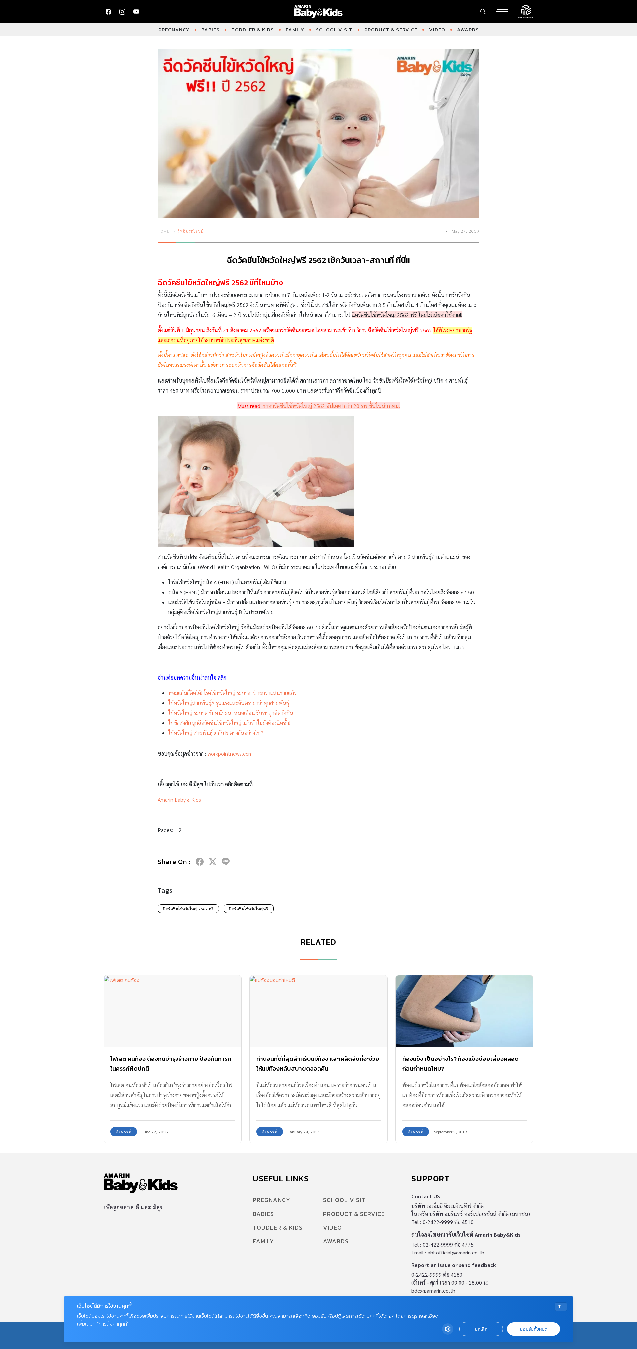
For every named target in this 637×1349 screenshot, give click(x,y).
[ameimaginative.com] (525, 11)
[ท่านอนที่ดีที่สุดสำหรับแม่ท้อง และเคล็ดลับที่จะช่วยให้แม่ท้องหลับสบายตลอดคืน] (318, 1011)
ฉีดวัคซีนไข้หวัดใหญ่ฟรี (248, 908)
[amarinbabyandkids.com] (318, 11)
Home (164, 231)
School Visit (334, 29)
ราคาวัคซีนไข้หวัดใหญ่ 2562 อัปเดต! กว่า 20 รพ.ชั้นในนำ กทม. (331, 405)
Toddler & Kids (252, 29)
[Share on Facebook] (200, 862)
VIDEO (437, 29)
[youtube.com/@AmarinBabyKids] (136, 12)
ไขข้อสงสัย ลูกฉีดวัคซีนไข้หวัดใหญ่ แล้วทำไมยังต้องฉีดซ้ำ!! (230, 722)
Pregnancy (174, 29)
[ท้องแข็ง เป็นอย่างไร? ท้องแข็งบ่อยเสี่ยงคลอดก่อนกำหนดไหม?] (464, 1011)
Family (295, 29)
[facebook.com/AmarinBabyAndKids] (108, 12)
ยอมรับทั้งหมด (533, 1329)
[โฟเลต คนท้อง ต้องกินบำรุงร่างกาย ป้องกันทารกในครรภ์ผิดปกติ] (172, 1011)
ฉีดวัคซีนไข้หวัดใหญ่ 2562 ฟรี (188, 908)
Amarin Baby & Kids (179, 799)
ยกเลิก (481, 1329)
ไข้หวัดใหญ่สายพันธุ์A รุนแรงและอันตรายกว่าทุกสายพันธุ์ (228, 702)
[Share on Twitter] (213, 862)
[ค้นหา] (483, 12)
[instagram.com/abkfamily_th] (122, 12)
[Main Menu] (502, 12)
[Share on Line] (226, 862)
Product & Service (390, 29)
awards (468, 29)
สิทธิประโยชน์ (190, 231)
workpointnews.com (230, 753)
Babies (210, 29)
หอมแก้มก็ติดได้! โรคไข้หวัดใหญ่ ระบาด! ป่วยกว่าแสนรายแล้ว (232, 692)
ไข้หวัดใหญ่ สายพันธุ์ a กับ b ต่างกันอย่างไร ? (215, 732)
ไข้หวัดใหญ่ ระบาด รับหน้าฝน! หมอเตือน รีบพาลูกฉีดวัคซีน (230, 712)
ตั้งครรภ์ (124, 1131)
